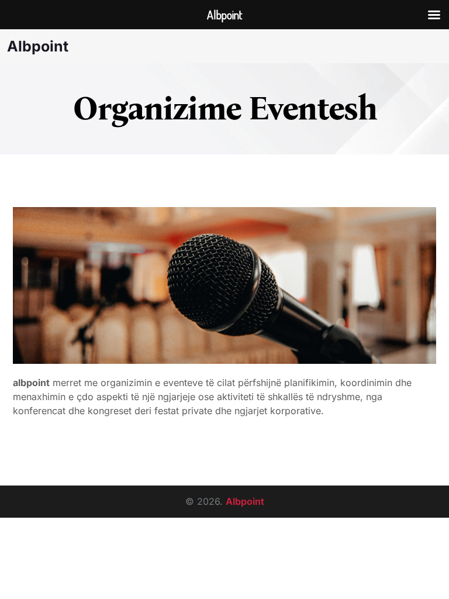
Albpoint (37, 46)
